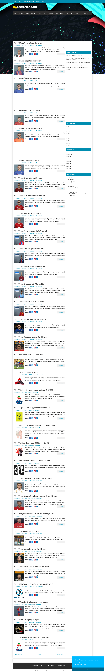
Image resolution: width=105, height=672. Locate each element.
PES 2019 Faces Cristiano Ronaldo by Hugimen (28, 43)
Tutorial (51, 13)
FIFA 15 (68, 138)
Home (15, 1)
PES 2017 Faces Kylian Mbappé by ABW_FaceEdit (29, 248)
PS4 (77, 13)
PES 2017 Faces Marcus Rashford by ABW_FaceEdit (29, 301)
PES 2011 (68, 159)
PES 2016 (68, 171)
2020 (69, 182)
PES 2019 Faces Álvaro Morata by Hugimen (27, 78)
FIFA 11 (68, 131)
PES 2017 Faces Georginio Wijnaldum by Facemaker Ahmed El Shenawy (35, 496)
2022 (69, 177)
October (71, 192)
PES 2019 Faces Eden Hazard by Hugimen (26, 160)
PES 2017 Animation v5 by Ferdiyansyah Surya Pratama (31, 602)
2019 (69, 184)
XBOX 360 (86, 13)
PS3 (81, 13)
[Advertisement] (52, 28)
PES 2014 (68, 166)
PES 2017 (33, 13)
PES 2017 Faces (31, 180)
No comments (39, 45)
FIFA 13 (68, 133)
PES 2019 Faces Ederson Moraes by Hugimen (28, 128)
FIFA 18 (61, 13)
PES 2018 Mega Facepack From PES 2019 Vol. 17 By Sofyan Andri (34, 513)
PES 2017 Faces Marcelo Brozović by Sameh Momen (30, 549)
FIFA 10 (68, 129)
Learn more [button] (83, 664)
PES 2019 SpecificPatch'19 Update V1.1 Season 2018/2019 (32, 460)
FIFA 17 (68, 143)
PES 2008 (69, 152)
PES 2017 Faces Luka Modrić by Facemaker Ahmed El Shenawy (33, 478)
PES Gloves (30, 428)
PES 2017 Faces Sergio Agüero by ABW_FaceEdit (29, 284)
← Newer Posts (18, 654)
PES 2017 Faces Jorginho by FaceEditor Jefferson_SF (30, 319)
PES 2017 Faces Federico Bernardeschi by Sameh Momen (31, 566)
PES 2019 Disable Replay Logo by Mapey (26, 619)
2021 (69, 179)
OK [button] (88, 669)
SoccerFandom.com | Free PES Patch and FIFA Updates (51, 665)
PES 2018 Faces (31, 516)
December (72, 188)
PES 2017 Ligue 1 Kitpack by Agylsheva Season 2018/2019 (32, 407)
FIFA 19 (56, 13)
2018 (69, 186)
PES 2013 (39, 13)
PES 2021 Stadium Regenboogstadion (76, 65)
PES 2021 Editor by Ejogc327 (74, 55)
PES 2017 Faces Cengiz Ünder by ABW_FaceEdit (28, 178)
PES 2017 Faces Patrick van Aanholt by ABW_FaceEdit (30, 231)
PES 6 (45, 13)
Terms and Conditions (29, 1)
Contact (44, 1)
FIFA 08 (68, 126)
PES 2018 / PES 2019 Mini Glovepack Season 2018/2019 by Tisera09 (35, 425)
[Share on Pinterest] (35, 54)
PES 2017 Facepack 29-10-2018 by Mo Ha (27, 531)
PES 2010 (68, 156)
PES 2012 (68, 161)
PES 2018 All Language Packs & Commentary (78, 62)
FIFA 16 (67, 13)
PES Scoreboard (31, 640)
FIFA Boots (33, 375)
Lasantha (54, 670)
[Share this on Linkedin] (37, 54)
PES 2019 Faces (31, 45)
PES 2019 (21, 13)
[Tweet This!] (32, 54)
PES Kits (30, 392)
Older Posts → (61, 654)
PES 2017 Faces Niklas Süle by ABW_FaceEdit (27, 213)
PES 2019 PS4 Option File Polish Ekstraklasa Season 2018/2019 (33, 584)
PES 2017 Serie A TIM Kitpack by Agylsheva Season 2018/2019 (33, 390)
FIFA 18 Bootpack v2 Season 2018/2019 (26, 372)
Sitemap (38, 1)
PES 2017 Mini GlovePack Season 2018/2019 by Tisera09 (31, 443)
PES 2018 (27, 13)
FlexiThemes (40, 670)
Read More (61, 54)
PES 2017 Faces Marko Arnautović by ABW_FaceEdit (30, 266)
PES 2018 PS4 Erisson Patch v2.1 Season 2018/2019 (30, 354)
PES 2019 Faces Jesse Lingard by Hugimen (27, 110)
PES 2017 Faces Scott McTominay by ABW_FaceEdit (30, 195)
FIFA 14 (72, 13)
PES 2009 (69, 154)
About (20, 1)
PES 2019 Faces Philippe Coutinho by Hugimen (28, 61)
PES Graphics (31, 604)
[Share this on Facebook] (30, 54)
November (72, 190)
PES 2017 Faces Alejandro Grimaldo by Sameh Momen (30, 337)
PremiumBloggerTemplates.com (64, 670)
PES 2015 (68, 168)
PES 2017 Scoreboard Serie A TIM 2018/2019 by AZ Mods (31, 637)
